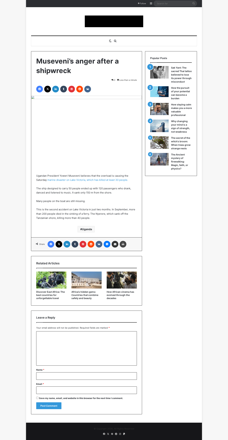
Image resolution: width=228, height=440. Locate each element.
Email (40, 384)
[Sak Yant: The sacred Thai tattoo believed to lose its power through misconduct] (159, 72)
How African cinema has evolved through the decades (120, 295)
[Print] (123, 244)
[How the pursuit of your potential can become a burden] (159, 92)
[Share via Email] (115, 244)
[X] (47, 89)
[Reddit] (79, 89)
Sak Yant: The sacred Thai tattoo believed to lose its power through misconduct (181, 74)
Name (40, 369)
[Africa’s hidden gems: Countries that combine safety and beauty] (86, 280)
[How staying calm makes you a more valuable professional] (159, 109)
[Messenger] (107, 244)
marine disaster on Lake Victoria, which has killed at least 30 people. (87, 179)
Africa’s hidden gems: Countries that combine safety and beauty (84, 295)
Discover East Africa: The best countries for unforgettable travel (50, 295)
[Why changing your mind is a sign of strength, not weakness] (159, 126)
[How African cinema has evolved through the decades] (122, 280)
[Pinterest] (71, 89)
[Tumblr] (63, 89)
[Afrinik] (114, 21)
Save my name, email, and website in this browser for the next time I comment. (81, 398)
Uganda (87, 229)
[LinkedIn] (55, 89)
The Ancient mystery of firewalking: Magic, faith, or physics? (179, 161)
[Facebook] (39, 89)
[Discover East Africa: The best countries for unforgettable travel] (51, 280)
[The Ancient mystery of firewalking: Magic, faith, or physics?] (159, 159)
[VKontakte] (87, 89)
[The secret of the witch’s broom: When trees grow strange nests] (159, 142)
